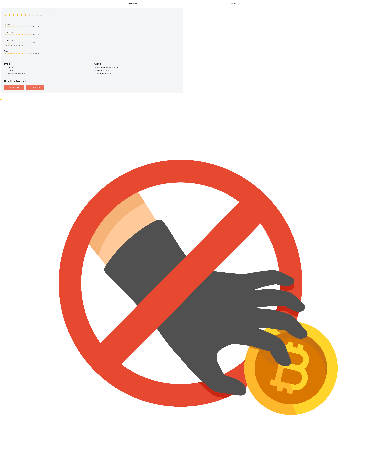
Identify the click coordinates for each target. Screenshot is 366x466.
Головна (234, 3)
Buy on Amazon (14, 87)
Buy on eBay (35, 87)
